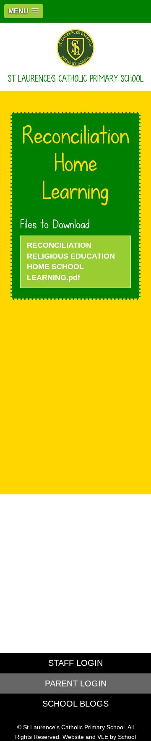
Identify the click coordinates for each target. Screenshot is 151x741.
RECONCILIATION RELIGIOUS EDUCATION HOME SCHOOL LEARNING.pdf (71, 261)
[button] (23, 11)
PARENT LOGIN (76, 683)
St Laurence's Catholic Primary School (75, 79)
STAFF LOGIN (75, 663)
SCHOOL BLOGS (75, 703)
